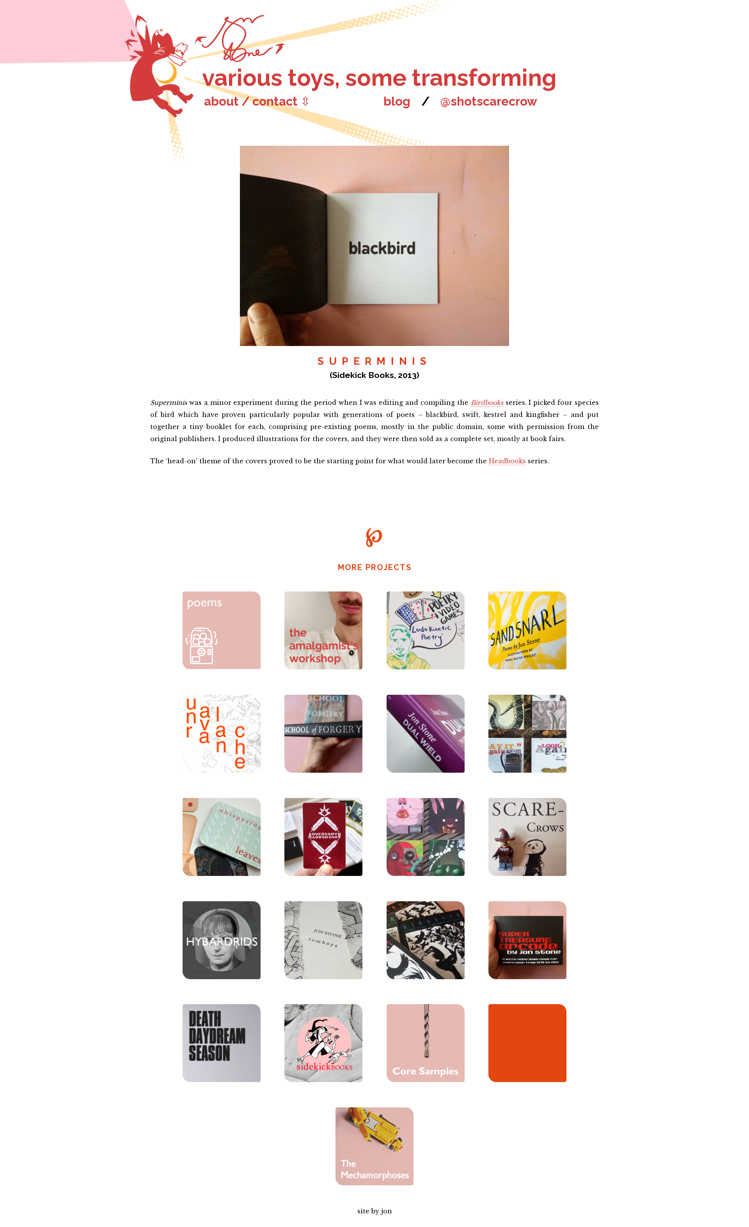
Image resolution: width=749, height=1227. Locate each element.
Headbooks (507, 461)
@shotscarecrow (488, 101)
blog (396, 101)
